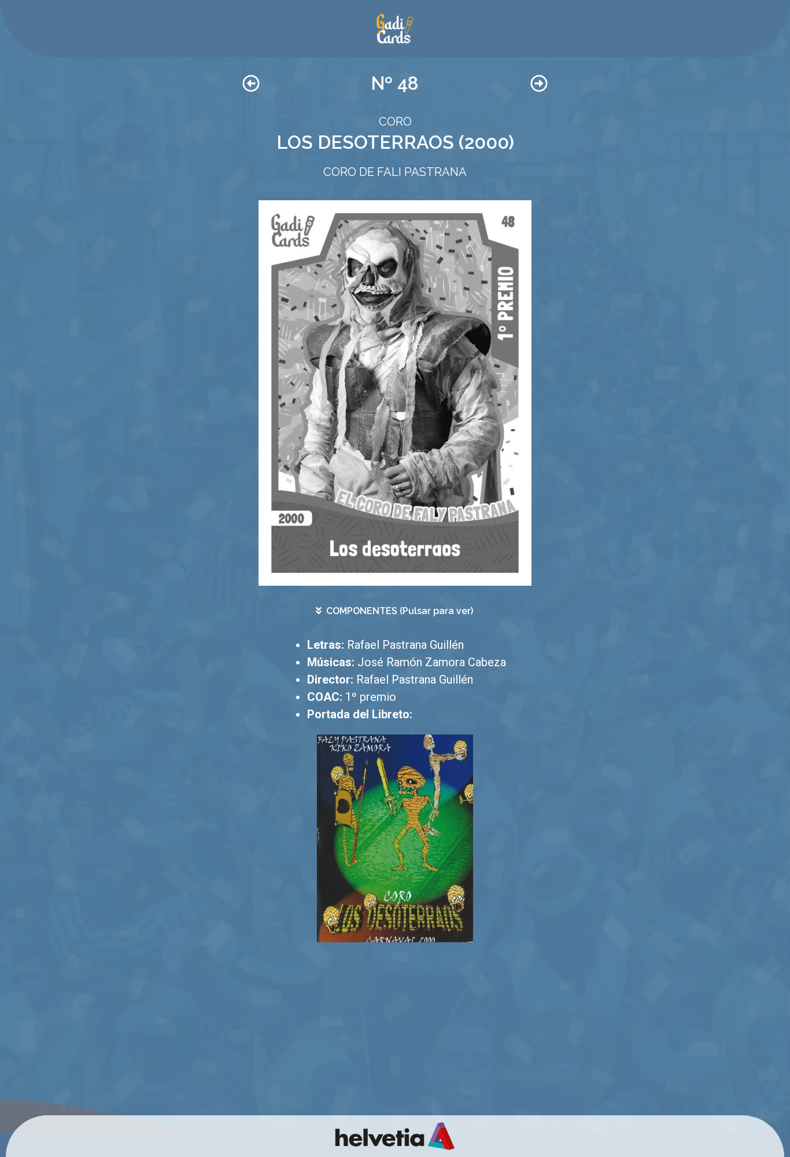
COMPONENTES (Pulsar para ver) (399, 610)
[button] (395, 611)
